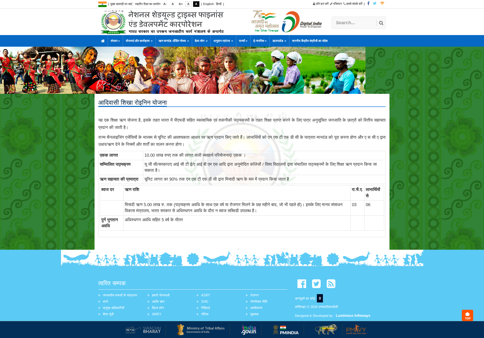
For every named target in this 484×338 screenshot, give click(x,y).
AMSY (157, 314)
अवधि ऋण (158, 301)
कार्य (105, 301)
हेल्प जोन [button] (200, 41)
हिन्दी (219, 4)
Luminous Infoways (353, 315)
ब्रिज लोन (158, 308)
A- (165, 4)
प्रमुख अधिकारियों (113, 308)
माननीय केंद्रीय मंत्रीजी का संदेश (310, 41)
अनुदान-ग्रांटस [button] (222, 41)
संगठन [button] (114, 41)
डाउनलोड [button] (278, 41)
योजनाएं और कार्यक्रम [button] (138, 41)
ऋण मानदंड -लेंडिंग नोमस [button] (173, 41)
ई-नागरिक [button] (258, 41)
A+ (181, 4)
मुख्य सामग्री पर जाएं (121, 4)
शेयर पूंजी (108, 314)
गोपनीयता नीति (258, 301)
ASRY (205, 295)
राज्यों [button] (242, 41)
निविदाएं (205, 308)
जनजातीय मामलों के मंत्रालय (120, 295)
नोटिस (204, 314)
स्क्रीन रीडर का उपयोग (147, 4)
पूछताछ (254, 314)
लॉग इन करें (321, 4)
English (208, 4)
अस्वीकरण (256, 308)
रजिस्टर (337, 4)
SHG (204, 301)
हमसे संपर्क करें (354, 4)
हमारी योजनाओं (161, 295)
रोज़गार (254, 295)
